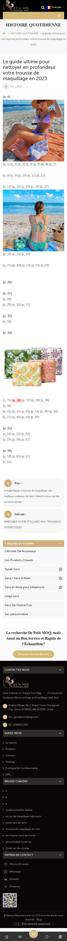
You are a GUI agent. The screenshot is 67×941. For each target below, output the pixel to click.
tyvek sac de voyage (17, 848)
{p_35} (7, 400)
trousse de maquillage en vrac (23, 829)
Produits (10, 749)
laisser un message (33, 933)
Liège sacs (12, 596)
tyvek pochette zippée (19, 810)
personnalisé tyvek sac (19, 841)
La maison (11, 742)
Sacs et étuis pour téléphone (24, 587)
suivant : (20, 514)
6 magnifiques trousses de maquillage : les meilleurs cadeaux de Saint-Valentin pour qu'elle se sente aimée (32, 496)
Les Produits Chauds (19, 560)
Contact (10, 755)
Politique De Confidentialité (22, 768)
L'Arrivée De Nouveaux (20, 551)
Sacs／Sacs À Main (17, 578)
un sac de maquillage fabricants (24, 816)
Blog (39, 919)
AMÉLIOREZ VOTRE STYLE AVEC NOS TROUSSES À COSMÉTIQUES (32, 524)
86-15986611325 (18, 724)
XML (8, 774)
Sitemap (10, 761)
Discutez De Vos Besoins (33, 654)
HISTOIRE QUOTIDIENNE (24, 33)
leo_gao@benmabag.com (23, 716)
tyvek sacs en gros (16, 822)
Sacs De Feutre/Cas (18, 605)
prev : (18, 483)
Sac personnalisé (16, 614)
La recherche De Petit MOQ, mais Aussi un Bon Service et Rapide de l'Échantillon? (33, 638)
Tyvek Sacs (12, 569)
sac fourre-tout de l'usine (20, 835)
